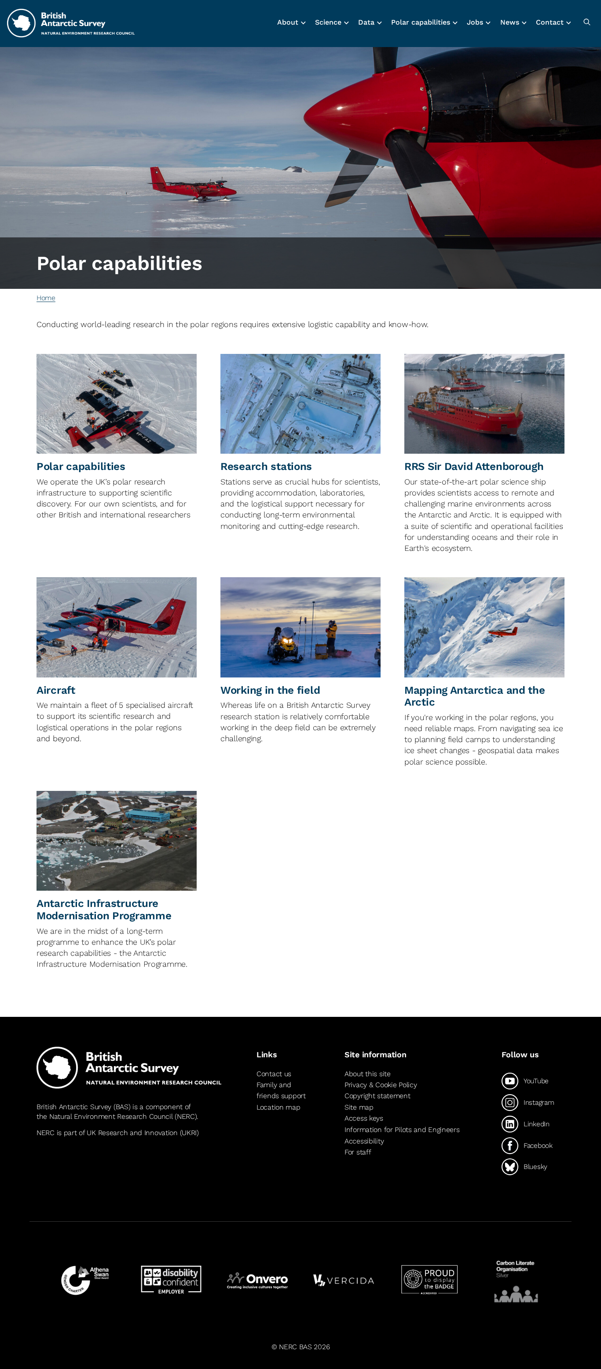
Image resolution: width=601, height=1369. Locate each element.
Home (46, 298)
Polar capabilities (81, 466)
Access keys (363, 1118)
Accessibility (364, 1141)
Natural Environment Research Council (111, 1116)
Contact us (274, 1074)
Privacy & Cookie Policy (380, 1085)
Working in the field (270, 690)
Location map (278, 1107)
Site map (359, 1107)
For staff (357, 1152)
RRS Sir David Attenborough (474, 466)
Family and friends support (281, 1090)
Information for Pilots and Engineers (402, 1129)
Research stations (266, 466)
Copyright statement (377, 1096)
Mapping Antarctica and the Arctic (474, 696)
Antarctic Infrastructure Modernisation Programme (104, 909)
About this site (367, 1074)
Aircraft (56, 690)
